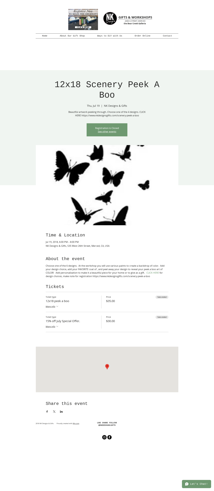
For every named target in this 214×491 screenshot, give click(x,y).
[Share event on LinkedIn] (61, 411)
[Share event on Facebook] (47, 411)
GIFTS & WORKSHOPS (135, 17)
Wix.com (76, 423)
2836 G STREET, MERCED (135, 21)
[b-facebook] (109, 437)
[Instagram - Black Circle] (104, 437)
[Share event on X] (54, 411)
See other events (107, 131)
